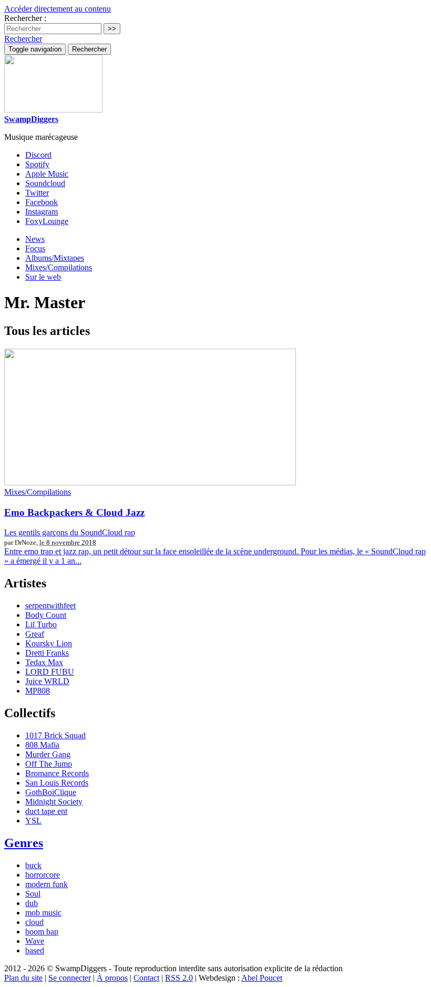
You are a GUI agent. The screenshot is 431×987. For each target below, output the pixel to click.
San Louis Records (56, 782)
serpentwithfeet (50, 605)
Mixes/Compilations (58, 267)
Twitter (37, 192)
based (34, 950)
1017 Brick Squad (55, 735)
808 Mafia (42, 744)
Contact (146, 977)
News (35, 239)
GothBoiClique (50, 792)
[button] (23, 38)
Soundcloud (45, 183)
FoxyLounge (46, 221)
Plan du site (23, 977)
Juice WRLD (47, 681)
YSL (33, 820)
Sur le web (43, 276)
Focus (35, 248)
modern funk (46, 884)
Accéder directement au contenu (57, 8)
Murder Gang (47, 754)
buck (33, 865)
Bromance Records (57, 773)
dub (31, 903)
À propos (112, 977)
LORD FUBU (49, 671)
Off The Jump (48, 763)
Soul (32, 893)
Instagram (41, 211)
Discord (38, 154)
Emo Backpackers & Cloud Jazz (74, 512)
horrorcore (42, 874)
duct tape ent (46, 811)
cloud (34, 922)
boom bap (41, 931)
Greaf (34, 633)
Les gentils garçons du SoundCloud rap (69, 532)
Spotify (37, 164)
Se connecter (69, 977)
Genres (23, 843)
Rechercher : (25, 18)
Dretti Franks (47, 652)
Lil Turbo (41, 624)
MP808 (37, 690)
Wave (34, 941)
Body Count (45, 614)
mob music (43, 912)
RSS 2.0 (179, 977)
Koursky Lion (48, 643)
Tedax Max (44, 662)
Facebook (41, 202)
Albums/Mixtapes (54, 257)
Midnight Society (54, 801)
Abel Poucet (261, 977)
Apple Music (46, 173)
